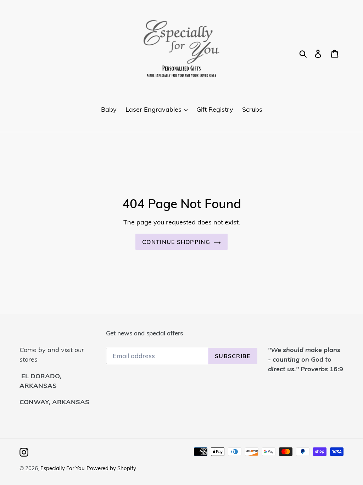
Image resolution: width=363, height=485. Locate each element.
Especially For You (62, 468)
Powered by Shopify (111, 468)
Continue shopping (176, 241)
